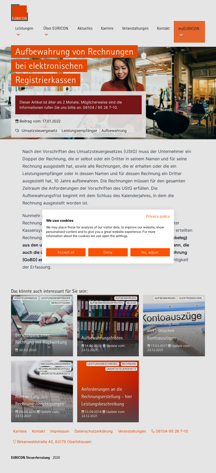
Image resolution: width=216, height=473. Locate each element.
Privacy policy (158, 216)
